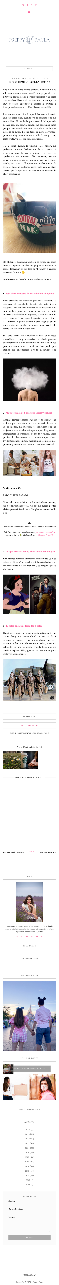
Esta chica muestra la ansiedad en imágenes (29, 293)
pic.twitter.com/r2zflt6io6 (46, 532)
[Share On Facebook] (25, 725)
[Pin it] (33, 725)
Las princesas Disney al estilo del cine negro (30, 551)
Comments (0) (29, 716)
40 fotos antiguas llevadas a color (24, 625)
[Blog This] (37, 725)
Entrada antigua (47, 852)
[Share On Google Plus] (29, 725)
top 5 (47, 733)
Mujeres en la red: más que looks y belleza (29, 412)
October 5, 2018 (45, 535)
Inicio (32, 851)
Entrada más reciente (14, 852)
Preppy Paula (38, 1282)
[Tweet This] (22, 725)
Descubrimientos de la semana (29, 733)
